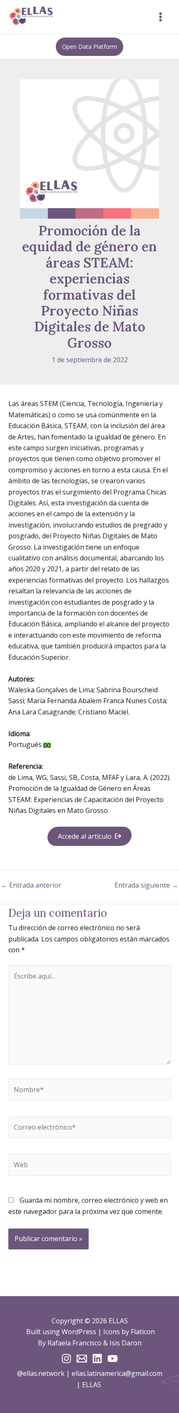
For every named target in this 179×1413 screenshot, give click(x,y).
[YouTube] (112, 1358)
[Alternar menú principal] (160, 17)
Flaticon (143, 1331)
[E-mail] (82, 1358)
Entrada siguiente (146, 885)
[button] (89, 47)
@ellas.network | (44, 1373)
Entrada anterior (31, 885)
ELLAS (92, 1384)
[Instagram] (66, 1358)
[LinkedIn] (97, 1358)
